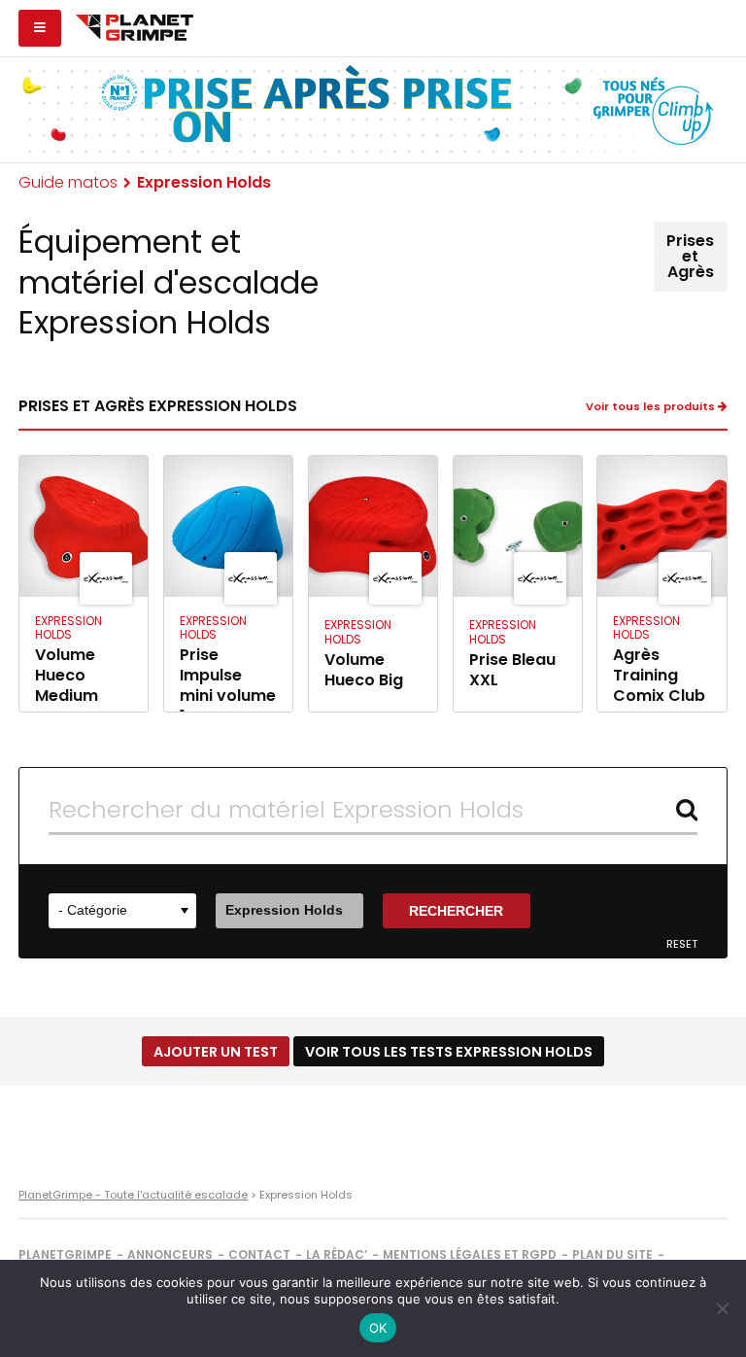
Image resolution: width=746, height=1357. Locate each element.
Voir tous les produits (652, 407)
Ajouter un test (215, 1051)
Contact (259, 1254)
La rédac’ (336, 1254)
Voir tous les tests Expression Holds (449, 1051)
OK (378, 1328)
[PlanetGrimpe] (134, 25)
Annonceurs (170, 1254)
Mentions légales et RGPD (470, 1254)
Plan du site (612, 1254)
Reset (681, 944)
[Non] (721, 1308)
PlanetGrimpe (65, 1254)
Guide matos (68, 182)
